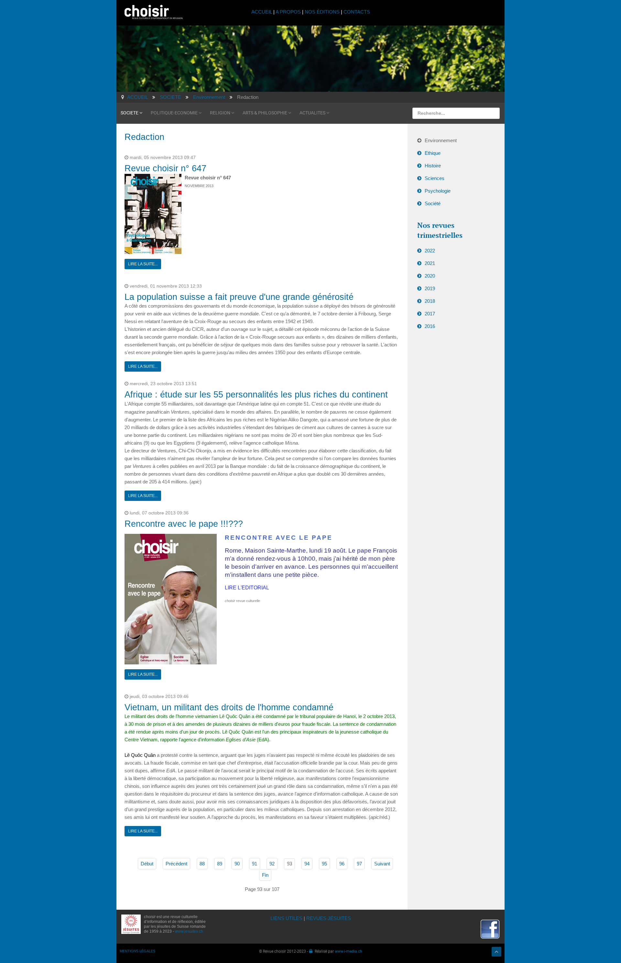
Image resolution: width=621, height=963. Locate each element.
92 (272, 863)
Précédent (176, 863)
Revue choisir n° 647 (165, 168)
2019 (430, 288)
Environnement (441, 140)
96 (341, 863)
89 (219, 863)
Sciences (434, 178)
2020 (430, 276)
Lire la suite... (143, 264)
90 (237, 863)
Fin (265, 875)
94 (307, 863)
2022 (430, 250)
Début (147, 863)
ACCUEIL (262, 12)
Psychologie (438, 191)
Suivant (382, 863)
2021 (430, 263)
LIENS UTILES (286, 918)
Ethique (433, 153)
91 (254, 863)
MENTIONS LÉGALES (137, 951)
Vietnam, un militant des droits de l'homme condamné (229, 707)
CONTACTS (356, 12)
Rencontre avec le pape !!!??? (184, 524)
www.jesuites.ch (189, 931)
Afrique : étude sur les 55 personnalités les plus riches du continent (256, 394)
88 (202, 863)
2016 (430, 326)
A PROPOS (288, 12)
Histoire (433, 165)
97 (359, 863)
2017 (430, 313)
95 (324, 863)
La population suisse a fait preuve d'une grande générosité (239, 297)
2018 (430, 301)
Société (433, 203)
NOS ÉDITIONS (322, 12)
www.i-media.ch (348, 951)
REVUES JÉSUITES (328, 918)
